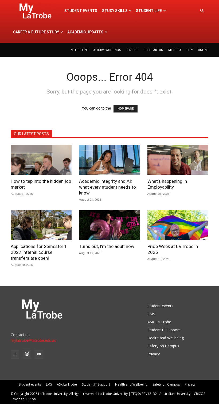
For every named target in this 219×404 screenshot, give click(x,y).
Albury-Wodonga (107, 50)
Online (203, 50)
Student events (80, 11)
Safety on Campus (163, 345)
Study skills (115, 11)
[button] (201, 10)
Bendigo (132, 50)
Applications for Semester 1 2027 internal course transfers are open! (39, 252)
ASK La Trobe (159, 321)
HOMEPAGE (126, 108)
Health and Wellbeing (165, 337)
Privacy (153, 353)
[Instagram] (27, 354)
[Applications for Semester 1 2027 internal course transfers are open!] (41, 225)
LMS (151, 313)
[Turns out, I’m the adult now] (109, 225)
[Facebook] (15, 354)
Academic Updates (85, 32)
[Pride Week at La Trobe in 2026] (177, 225)
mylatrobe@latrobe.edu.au (33, 340)
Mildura (174, 50)
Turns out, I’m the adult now (107, 246)
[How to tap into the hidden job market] (41, 160)
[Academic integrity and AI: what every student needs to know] (109, 160)
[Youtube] (39, 354)
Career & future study (36, 32)
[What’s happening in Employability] (177, 160)
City (189, 50)
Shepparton (153, 50)
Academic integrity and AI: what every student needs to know (107, 187)
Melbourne (79, 50)
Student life (149, 11)
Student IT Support (163, 329)
